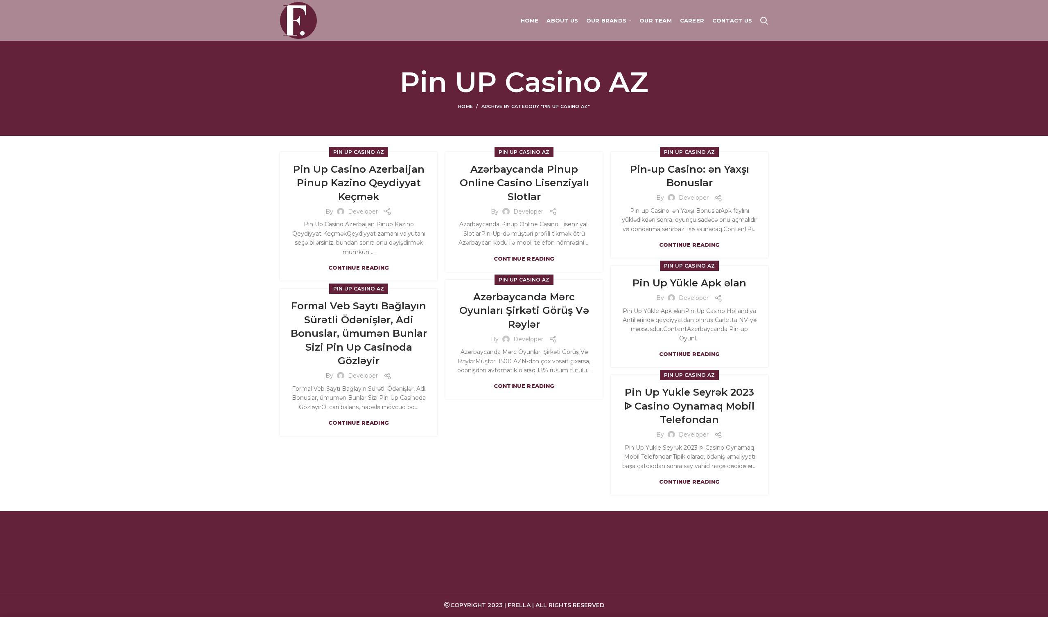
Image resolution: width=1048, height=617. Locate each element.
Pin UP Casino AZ (358, 152)
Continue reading (358, 267)
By (330, 211)
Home (465, 106)
